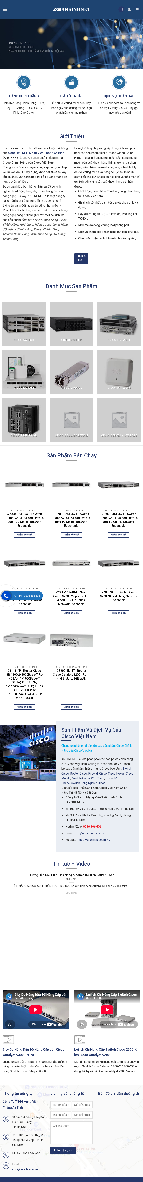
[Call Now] (6, 595)
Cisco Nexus (116, 773)
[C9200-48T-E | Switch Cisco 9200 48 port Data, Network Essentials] (118, 563)
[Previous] (7, 44)
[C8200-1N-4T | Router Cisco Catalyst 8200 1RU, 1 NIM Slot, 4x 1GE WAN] (71, 641)
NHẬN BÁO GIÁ (24, 534)
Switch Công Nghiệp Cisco (88, 783)
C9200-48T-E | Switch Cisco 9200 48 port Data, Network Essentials (118, 596)
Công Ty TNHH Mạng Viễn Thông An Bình (36, 153)
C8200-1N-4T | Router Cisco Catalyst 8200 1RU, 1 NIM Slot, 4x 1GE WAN (71, 674)
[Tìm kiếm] (121, 9)
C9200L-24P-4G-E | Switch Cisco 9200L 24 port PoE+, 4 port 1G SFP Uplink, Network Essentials (71, 598)
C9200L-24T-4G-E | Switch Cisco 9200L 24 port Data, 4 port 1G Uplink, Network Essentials (71, 519)
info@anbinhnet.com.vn (90, 833)
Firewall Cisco (97, 773)
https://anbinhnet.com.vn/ (94, 839)
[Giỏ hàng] (137, 9)
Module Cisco (81, 778)
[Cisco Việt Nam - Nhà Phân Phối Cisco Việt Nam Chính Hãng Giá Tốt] (71, 9)
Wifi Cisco (97, 778)
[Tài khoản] (129, 9)
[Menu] (5, 9)
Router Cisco (78, 773)
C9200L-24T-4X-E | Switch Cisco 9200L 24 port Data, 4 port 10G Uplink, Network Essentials (24, 519)
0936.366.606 (92, 826)
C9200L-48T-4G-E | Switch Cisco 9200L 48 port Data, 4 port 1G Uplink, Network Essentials (118, 519)
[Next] (135, 44)
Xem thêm (71, 893)
